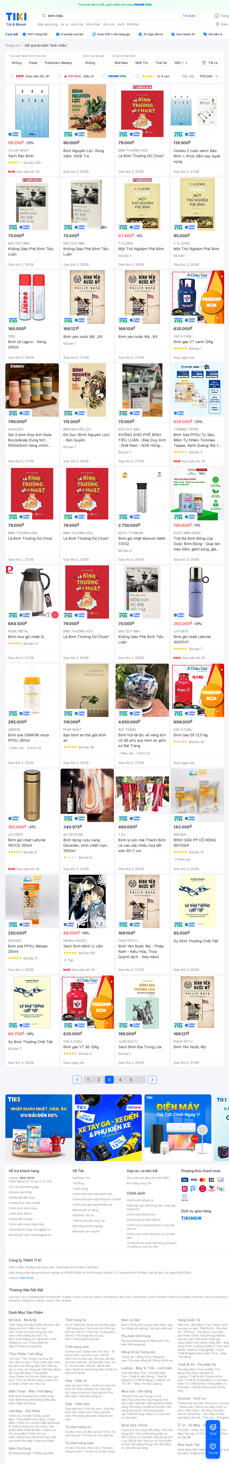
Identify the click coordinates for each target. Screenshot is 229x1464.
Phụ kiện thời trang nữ (135, 1341)
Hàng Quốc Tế (189, 1320)
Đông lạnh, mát (36, 1365)
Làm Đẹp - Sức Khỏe (24, 1411)
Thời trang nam (77, 1347)
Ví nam (69, 1448)
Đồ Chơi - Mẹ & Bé (23, 1320)
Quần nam (90, 1351)
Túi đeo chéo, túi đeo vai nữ (83, 1431)
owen (77, 1297)
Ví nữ (106, 1431)
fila (57, 1300)
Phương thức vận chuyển (24, 1203)
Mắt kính (156, 1341)
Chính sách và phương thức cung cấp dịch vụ (150, 1226)
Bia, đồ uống (23, 1373)
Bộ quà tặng (140, 1448)
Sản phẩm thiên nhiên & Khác (31, 1428)
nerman (197, 1297)
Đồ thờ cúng (136, 1414)
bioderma (110, 1297)
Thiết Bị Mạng (144, 1380)
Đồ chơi (48, 1324)
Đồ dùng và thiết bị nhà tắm (147, 1406)
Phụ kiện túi (105, 1435)
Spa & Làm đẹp (205, 1406)
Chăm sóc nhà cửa (33, 1383)
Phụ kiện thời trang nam (145, 1342)
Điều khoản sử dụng (85, 1210)
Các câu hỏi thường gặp (24, 1186)
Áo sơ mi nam (90, 1355)
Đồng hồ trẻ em (163, 1360)
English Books (200, 1453)
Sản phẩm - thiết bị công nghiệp (203, 1348)
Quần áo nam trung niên (88, 1369)
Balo (124, 1324)
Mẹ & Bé (202, 1339)
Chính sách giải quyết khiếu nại (92, 1204)
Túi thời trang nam (79, 1443)
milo (129, 1297)
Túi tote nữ (89, 1435)
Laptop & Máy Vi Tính (208, 1346)
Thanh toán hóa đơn (191, 1403)
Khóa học (212, 1403)
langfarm (28, 1300)
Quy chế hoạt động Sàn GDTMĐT (148, 1178)
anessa (221, 1297)
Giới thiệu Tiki (81, 1178)
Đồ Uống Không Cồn (144, 1444)
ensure (87, 1297)
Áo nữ (68, 1324)
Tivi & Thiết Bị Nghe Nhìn (200, 1351)
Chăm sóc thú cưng (133, 1430)
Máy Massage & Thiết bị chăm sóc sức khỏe (34, 1424)
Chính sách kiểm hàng (23, 1208)
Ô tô (200, 1433)
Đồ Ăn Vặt (135, 1440)
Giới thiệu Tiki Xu (83, 1215)
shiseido (14, 1300)
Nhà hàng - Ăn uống (199, 1410)
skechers (140, 1297)
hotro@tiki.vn (42, 1229)
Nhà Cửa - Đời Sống (136, 1391)
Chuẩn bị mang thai (29, 1346)
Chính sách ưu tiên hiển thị (143, 1219)
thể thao (133, 24)
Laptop (157, 1383)
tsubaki (66, 1300)
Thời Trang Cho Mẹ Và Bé (25, 1324)
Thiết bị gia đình (43, 1453)
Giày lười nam (73, 1408)
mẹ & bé (77, 24)
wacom (209, 1297)
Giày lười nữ (98, 1392)
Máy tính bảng (26, 1403)
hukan (40, 1300)
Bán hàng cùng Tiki (139, 1183)
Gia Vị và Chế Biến (140, 1437)
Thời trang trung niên (86, 1339)
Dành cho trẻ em (27, 1376)
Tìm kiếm (188, 16)
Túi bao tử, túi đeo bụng (99, 1451)
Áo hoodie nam (83, 1358)
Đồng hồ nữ (144, 1357)
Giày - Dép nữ (76, 1380)
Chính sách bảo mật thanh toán (92, 1194)
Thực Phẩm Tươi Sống (25, 1354)
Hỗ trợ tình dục (41, 1437)
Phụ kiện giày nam (84, 1415)
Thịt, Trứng (29, 1358)
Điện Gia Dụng (20, 1448)
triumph (162, 1297)
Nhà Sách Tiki (189, 1445)
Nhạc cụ (151, 1414)
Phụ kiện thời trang (136, 1336)
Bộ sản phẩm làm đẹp (32, 1438)
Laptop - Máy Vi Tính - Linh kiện (146, 1368)
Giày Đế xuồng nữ (90, 1396)
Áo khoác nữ (95, 1328)
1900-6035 (26, 1178)
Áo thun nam (73, 1351)
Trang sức (127, 1357)
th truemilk (54, 1297)
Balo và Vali (130, 1320)
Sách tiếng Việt (187, 1449)
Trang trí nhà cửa (132, 1396)
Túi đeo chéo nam (88, 1448)
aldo (152, 1297)
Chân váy (92, 1332)
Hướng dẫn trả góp (21, 1219)
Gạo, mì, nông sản (29, 1369)
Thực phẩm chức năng (30, 1419)
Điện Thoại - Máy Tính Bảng (30, 1391)
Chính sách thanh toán (141, 1214)
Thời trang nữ (75, 1320)
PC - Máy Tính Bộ (139, 1383)
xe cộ (64, 24)
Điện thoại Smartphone (23, 1396)
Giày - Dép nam (77, 1404)
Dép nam (85, 1412)
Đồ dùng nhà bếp (20, 1453)
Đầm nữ (80, 1324)
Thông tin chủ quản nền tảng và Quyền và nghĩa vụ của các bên (152, 1244)
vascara (14, 1297)
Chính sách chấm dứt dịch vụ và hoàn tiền (151, 1235)
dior (23, 1297)
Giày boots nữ (80, 1392)
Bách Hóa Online (134, 1425)
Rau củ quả (23, 1362)
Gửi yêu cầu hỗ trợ (20, 1192)
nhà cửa (109, 24)
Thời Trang (212, 1324)
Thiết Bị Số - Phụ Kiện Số (197, 1364)
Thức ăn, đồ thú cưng (29, 1380)
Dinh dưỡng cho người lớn (32, 1339)
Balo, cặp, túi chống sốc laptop (147, 1326)
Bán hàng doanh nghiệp (87, 1226)
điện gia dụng (48, 24)
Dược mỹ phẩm (44, 1440)
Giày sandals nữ (87, 1389)
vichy (49, 1300)
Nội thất (140, 1403)
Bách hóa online (197, 1342)
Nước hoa (23, 1437)
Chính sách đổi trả (20, 1213)
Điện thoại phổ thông (29, 1399)
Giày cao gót (73, 1385)
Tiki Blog (78, 1183)
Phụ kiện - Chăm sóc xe (193, 1430)
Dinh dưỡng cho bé (28, 1335)
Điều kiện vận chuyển (86, 1231)
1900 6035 (26, 1278)
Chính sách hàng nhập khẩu (26, 1224)
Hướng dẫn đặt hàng (22, 1197)
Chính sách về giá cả (140, 1200)
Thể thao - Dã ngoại (196, 1332)
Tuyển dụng (80, 1188)
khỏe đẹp (93, 24)
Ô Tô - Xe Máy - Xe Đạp (196, 1425)
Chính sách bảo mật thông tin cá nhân (96, 1199)
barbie (67, 1297)
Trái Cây (14, 1358)
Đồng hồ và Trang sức (138, 1352)
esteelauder (37, 1297)
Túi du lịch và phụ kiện (143, 1324)
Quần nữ (92, 1324)
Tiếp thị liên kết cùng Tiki (88, 1220)
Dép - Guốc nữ (93, 1385)
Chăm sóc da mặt (20, 1415)
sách (120, 24)
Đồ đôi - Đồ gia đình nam (94, 1362)
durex (98, 1297)
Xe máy (190, 1433)
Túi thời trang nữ (78, 1427)
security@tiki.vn (40, 1235)
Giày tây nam (93, 1408)
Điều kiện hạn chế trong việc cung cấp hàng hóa (151, 1207)
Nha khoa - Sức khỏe (201, 1414)
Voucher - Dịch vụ (192, 1398)
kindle (186, 1297)
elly (121, 1297)
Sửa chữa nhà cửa (140, 1399)
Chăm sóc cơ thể (28, 1423)
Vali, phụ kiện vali (161, 1328)
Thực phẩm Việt (42, 1362)
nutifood (174, 1297)
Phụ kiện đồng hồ (140, 1360)
